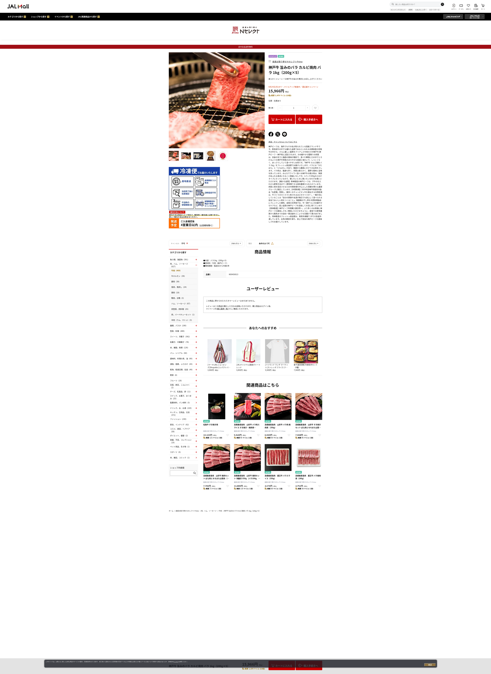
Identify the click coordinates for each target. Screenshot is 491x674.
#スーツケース (434, 10)
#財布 (410, 10)
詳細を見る (236, 243)
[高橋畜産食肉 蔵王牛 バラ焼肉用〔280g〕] (308, 459)
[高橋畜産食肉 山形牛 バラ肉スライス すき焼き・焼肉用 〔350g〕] (247, 408)
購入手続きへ (311, 119)
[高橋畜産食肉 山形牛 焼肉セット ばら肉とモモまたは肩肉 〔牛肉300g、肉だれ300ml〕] (216, 459)
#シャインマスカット (398, 10)
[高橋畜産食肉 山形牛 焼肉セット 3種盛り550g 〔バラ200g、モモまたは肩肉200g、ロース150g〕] (247, 459)
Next (261, 100)
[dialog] (240, 664)
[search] (442, 4)
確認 (430, 665)
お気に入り (315, 108)
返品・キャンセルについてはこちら (283, 141)
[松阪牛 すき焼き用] (216, 408)
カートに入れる (283, 119)
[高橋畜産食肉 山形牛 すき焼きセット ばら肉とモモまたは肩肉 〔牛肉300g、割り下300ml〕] (308, 408)
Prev (172, 100)
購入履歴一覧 (222, 308)
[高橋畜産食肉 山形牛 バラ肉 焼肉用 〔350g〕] (278, 408)
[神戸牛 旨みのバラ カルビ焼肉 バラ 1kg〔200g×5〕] (217, 100)
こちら (176, 661)
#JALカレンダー (421, 10)
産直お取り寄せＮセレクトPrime (287, 61)
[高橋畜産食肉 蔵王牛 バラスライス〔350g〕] (278, 459)
